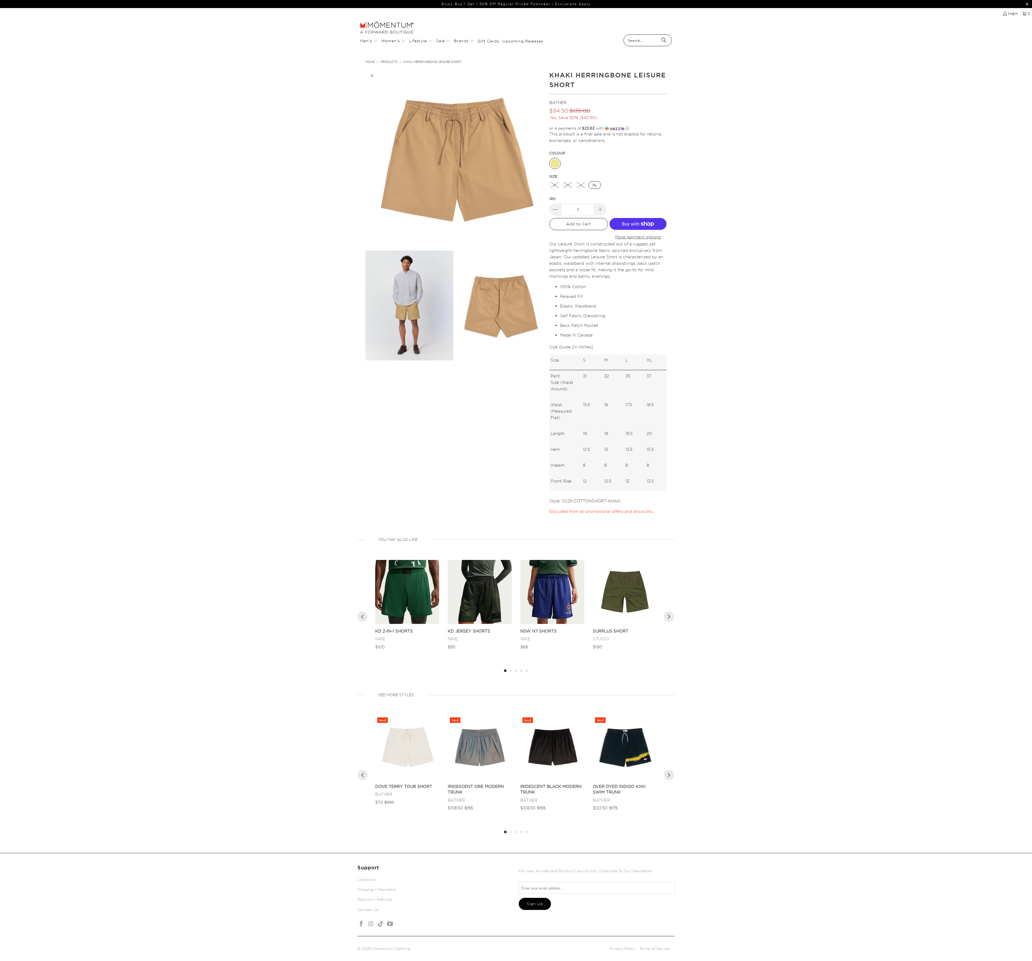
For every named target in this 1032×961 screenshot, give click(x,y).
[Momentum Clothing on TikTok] (381, 924)
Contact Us (367, 909)
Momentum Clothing (391, 948)
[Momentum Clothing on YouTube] (390, 924)
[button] (369, 41)
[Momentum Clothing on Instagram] (371, 924)
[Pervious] (362, 617)
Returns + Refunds (374, 899)
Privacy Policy (622, 948)
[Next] (669, 617)
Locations (366, 879)
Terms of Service (654, 948)
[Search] (664, 40)
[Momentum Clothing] (387, 28)
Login (1013, 13)
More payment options (638, 237)
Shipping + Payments (376, 889)
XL (594, 185)
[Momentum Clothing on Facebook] (361, 924)
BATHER (558, 102)
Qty (552, 198)
